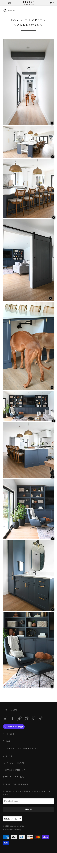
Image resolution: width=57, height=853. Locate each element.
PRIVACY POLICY (14, 769)
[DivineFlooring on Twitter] (6, 718)
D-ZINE (7, 755)
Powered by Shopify (12, 829)
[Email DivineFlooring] (41, 718)
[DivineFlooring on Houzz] (34, 718)
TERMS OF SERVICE (16, 784)
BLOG (6, 741)
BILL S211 (9, 734)
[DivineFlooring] (28, 2)
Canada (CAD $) (11, 819)
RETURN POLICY (14, 777)
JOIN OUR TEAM (13, 762)
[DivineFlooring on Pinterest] (20, 718)
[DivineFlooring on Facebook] (13, 718)
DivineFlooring (16, 826)
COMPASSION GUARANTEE (21, 748)
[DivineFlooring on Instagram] (27, 718)
